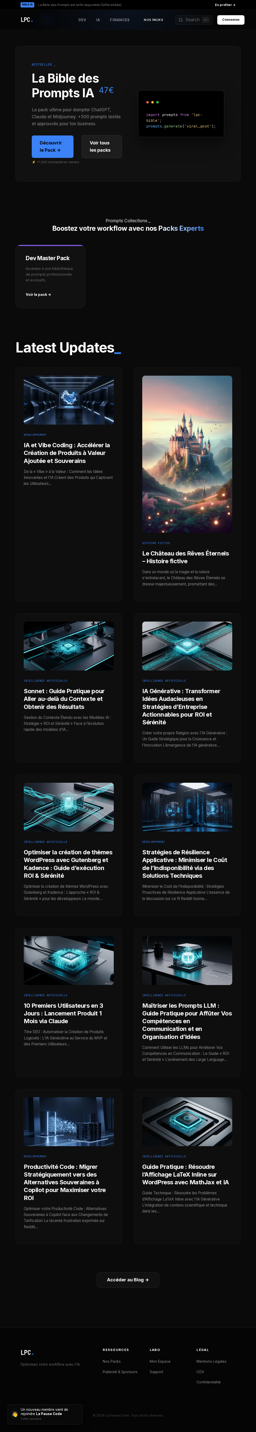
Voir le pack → (38, 294)
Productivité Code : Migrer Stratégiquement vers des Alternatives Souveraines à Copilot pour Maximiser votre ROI (65, 1182)
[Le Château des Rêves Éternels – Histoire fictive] (187, 537)
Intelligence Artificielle (46, 680)
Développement (35, 435)
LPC (27, 1352)
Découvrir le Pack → (51, 146)
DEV (82, 20)
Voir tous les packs (100, 146)
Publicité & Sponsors (120, 1372)
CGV (200, 1372)
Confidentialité (208, 1382)
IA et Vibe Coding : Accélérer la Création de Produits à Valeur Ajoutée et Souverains (67, 452)
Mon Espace (160, 1361)
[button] (193, 20)
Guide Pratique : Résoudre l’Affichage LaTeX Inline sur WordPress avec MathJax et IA (185, 1174)
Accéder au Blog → (128, 1279)
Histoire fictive (156, 543)
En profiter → (225, 5)
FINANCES (120, 20)
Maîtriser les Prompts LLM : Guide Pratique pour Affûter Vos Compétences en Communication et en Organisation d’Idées (187, 1021)
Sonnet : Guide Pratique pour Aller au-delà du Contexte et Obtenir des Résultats (64, 698)
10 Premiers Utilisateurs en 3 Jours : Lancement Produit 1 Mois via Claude (63, 1013)
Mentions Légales (211, 1361)
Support (156, 1372)
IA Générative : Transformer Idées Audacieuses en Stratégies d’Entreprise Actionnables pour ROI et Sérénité (181, 706)
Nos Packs (153, 20)
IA (98, 20)
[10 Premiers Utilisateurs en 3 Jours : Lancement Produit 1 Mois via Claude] (69, 989)
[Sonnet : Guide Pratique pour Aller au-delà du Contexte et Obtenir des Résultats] (69, 674)
